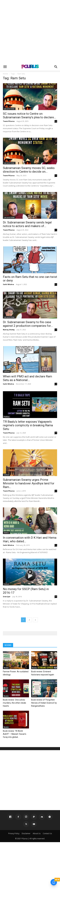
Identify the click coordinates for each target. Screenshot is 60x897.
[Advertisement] (30, 31)
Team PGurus (9, 121)
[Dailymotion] (10, 817)
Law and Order (9, 109)
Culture (6, 475)
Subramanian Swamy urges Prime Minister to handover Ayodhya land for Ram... (28, 483)
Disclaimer (26, 833)
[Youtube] (34, 824)
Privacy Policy (13, 833)
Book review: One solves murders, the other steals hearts (14, 703)
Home (5, 73)
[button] (5, 67)
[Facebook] (18, 817)
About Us (36, 833)
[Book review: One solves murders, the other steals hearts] (16, 688)
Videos (6, 533)
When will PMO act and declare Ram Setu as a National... (27, 378)
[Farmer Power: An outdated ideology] (16, 660)
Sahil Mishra (8, 284)
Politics (6, 417)
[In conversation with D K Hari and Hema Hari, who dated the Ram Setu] (30, 520)
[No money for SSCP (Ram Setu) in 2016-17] (30, 572)
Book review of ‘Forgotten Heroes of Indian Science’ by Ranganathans (44, 703)
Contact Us (47, 833)
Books (6, 668)
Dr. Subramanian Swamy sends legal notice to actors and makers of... (27, 224)
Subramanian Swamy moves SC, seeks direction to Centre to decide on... (29, 169)
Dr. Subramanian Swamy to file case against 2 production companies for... (28, 323)
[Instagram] (26, 817)
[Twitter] (26, 824)
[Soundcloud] (42, 817)
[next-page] (35, 619)
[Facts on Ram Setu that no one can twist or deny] (30, 259)
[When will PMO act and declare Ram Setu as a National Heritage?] (30, 359)
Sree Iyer (6, 596)
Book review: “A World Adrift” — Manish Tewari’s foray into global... (14, 734)
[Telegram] (50, 817)
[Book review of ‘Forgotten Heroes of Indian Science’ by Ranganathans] (44, 688)
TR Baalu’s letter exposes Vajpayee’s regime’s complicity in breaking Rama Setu (28, 425)
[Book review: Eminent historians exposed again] (44, 660)
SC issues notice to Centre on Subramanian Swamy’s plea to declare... (29, 115)
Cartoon (7, 272)
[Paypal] (34, 817)
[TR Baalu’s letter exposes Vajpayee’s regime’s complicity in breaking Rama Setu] (30, 404)
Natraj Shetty (9, 329)
